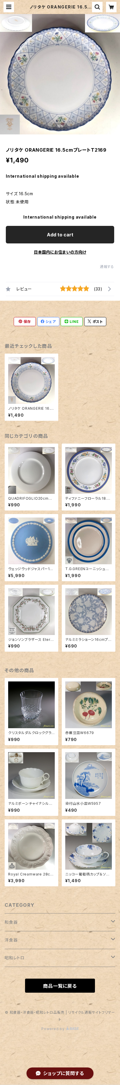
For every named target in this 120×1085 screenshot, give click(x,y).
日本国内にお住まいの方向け (60, 252)
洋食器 (11, 939)
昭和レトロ (15, 957)
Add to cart (60, 235)
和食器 (11, 922)
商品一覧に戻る (60, 986)
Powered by (53, 1029)
